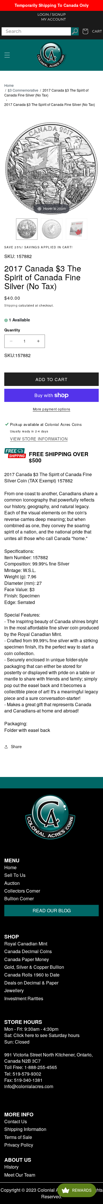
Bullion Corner (19, 898)
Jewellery (14, 990)
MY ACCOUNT (53, 19)
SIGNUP (59, 14)
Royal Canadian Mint (25, 944)
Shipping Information (25, 1129)
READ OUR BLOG (52, 910)
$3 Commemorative (23, 90)
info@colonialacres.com (28, 1086)
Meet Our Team (19, 1175)
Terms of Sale (18, 1137)
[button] (7, 55)
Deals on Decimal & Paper (31, 983)
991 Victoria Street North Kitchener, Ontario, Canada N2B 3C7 (48, 1057)
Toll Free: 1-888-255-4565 (30, 1067)
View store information (39, 439)
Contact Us (15, 1121)
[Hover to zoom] (51, 167)
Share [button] (16, 746)
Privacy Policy (18, 1145)
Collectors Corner (22, 891)
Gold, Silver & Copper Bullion (34, 967)
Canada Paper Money (26, 959)
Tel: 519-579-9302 (22, 1073)
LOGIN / (44, 14)
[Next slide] (93, 165)
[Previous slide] (10, 165)
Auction (12, 883)
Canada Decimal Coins (28, 951)
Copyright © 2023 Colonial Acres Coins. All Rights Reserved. (52, 1193)
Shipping (11, 305)
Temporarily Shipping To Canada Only (52, 5)
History (11, 1167)
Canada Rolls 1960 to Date (32, 975)
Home (9, 85)
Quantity (12, 330)
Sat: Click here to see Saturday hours (42, 1035)
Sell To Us (14, 875)
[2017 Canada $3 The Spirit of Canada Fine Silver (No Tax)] (26, 229)
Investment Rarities (23, 998)
